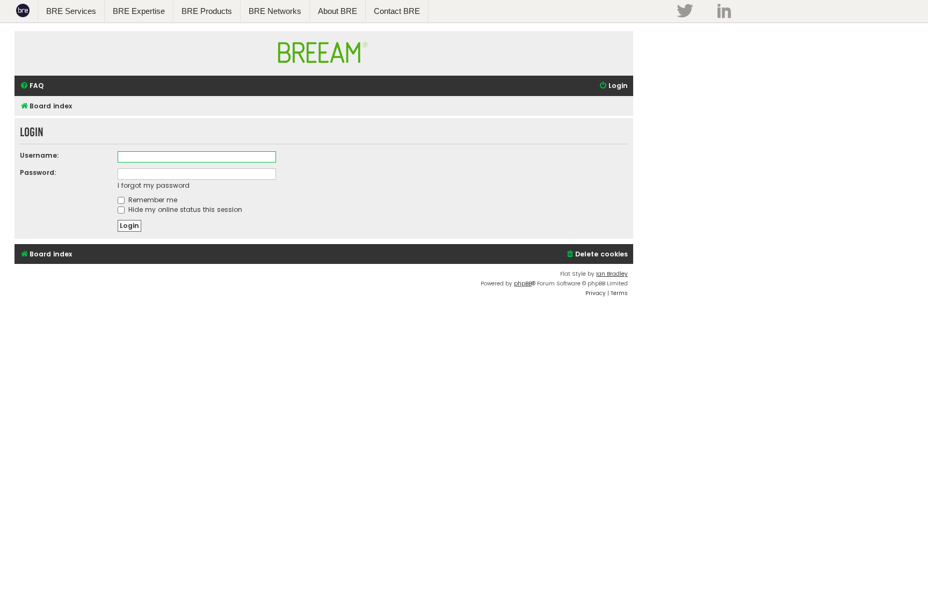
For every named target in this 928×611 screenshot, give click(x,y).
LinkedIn (724, 10)
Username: (39, 155)
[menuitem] (32, 86)
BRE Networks (275, 11)
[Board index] (324, 68)
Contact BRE (397, 11)
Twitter (684, 10)
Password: (38, 172)
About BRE (337, 11)
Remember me (151, 199)
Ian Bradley (612, 274)
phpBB (523, 283)
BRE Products (207, 11)
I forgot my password (154, 185)
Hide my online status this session (184, 209)
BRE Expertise (139, 11)
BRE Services (71, 11)
